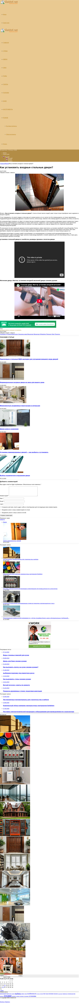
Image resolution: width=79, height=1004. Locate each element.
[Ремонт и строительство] (9, 5)
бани (7, 993)
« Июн (2, 990)
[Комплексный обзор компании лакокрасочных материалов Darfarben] (11, 572)
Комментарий (4, 495)
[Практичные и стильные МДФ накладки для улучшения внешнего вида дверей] (15, 356)
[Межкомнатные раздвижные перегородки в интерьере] (13, 402)
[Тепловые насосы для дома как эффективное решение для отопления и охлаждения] (15, 783)
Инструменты (8, 109)
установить (18, 330)
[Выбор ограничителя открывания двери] (11, 472)
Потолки (6, 92)
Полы (5, 76)
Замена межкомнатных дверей (12, 541)
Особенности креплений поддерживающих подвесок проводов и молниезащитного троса (28, 603)
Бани (5, 101)
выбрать (18, 993)
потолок (55, 993)
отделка (38, 993)
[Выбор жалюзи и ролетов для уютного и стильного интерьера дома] (15, 870)
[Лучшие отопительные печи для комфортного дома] (11, 974)
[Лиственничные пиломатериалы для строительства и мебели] (11, 558)
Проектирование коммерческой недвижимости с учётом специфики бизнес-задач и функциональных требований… (36, 618)
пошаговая (60, 993)
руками (7, 995)
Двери (5, 59)
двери (7, 330)
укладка (22, 996)
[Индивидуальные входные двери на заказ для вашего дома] (12, 379)
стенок (17, 996)
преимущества (71, 993)
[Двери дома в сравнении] (15, 426)
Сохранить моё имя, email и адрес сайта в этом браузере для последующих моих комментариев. (29, 507)
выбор (13, 993)
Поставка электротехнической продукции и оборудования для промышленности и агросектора (30, 588)
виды (10, 993)
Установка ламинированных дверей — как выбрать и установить (24, 452)
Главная (2, 163)
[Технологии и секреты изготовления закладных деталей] (15, 939)
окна (26, 993)
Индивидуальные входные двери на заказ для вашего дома (22, 382)
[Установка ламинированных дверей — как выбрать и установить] (9, 449)
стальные (12, 330)
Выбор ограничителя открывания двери (15, 475)
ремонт (2, 996)
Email (2, 501)
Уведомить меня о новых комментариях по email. (16, 510)
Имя (1, 498)
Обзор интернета (11, 134)
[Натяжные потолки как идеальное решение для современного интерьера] (15, 905)
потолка (51, 993)
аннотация (3, 993)
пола (47, 993)
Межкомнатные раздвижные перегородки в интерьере (20, 405)
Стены (5, 51)
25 (3, 987)
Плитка (5, 84)
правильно (65, 993)
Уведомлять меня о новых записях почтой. (14, 512)
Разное (5, 117)
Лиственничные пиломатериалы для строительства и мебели (20, 559)
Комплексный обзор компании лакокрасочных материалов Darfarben (22, 574)
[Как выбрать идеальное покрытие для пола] (12, 957)
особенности (31, 993)
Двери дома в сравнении (9, 429)
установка (32, 996)
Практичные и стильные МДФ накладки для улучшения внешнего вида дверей (29, 359)
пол (44, 993)
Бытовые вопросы (11, 126)
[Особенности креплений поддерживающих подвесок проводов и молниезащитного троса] (11, 602)
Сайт (1, 504)
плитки (41, 993)
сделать (14, 996)
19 (4, 985)
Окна (4, 67)
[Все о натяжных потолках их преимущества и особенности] (15, 887)
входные (2, 330)
